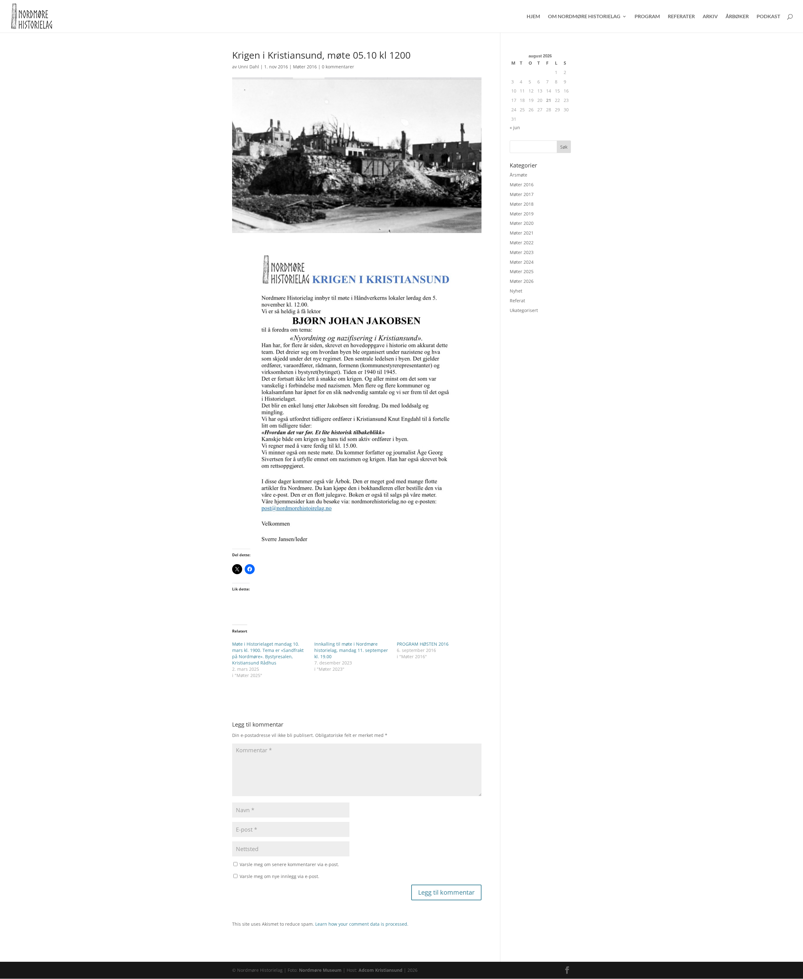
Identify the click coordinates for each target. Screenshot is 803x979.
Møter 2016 (305, 67)
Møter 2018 (522, 204)
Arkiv (710, 16)
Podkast (768, 16)
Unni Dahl (248, 67)
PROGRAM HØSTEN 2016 (423, 644)
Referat (517, 301)
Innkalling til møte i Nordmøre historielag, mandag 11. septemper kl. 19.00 (351, 650)
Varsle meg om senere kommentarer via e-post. (289, 864)
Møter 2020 (522, 223)
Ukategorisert (524, 310)
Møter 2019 (522, 214)
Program (647, 16)
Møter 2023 (522, 252)
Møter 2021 (522, 233)
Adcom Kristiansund (380, 970)
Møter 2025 (522, 271)
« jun (515, 127)
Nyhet (516, 291)
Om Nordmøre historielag (584, 16)
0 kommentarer (338, 67)
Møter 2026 (522, 281)
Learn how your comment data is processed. (361, 924)
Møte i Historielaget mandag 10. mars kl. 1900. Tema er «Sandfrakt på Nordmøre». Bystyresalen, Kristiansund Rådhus (268, 653)
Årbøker (737, 16)
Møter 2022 (522, 243)
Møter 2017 (522, 194)
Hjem (533, 16)
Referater (681, 16)
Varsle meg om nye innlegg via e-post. (279, 876)
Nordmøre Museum (320, 970)
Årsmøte (518, 175)
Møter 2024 (522, 262)
